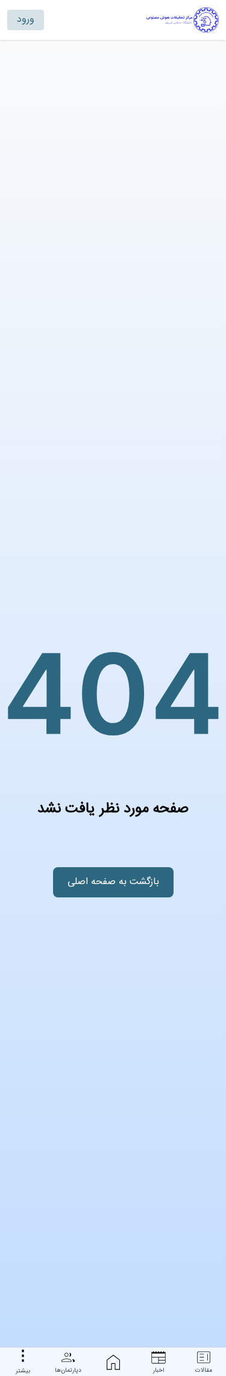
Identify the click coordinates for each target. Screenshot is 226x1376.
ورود (25, 19)
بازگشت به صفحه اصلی (113, 882)
